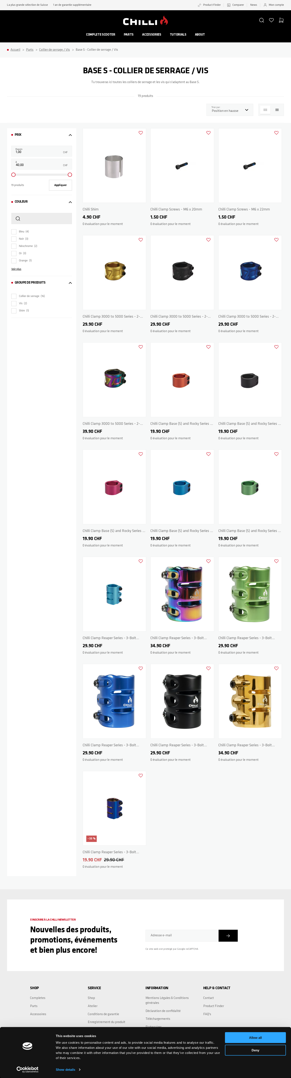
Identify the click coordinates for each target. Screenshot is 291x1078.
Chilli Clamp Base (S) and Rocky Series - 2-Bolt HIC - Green (248, 532)
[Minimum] (13, 175)
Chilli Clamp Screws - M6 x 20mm (176, 210)
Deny (255, 1050)
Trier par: (217, 107)
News (253, 5)
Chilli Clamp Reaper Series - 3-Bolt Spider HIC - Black (177, 746)
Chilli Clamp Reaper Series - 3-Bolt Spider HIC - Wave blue (109, 639)
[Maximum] (70, 175)
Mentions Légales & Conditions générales (167, 1000)
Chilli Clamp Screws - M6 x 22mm (244, 210)
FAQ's (207, 1014)
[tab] (41, 135)
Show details (65, 1069)
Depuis (19, 149)
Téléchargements (158, 1019)
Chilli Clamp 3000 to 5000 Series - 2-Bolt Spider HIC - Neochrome (111, 424)
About (200, 34)
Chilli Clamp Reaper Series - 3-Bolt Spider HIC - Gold (245, 746)
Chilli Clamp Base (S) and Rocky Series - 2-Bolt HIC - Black (248, 424)
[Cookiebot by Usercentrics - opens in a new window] (27, 1069)
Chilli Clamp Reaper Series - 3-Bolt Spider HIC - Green (245, 639)
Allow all (255, 1037)
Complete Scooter (100, 34)
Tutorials (178, 34)
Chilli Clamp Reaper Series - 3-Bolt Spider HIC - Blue (109, 746)
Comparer (238, 5)
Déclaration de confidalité (163, 1011)
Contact (208, 998)
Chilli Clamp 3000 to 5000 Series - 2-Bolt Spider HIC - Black (179, 317)
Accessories (151, 34)
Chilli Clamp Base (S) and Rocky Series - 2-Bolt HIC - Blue (181, 532)
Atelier (92, 1006)
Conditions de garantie (103, 1014)
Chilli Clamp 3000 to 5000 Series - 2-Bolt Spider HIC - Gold (111, 317)
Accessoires (38, 1014)
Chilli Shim (91, 210)
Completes (37, 998)
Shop (91, 998)
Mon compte (276, 5)
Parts (129, 34)
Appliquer (60, 185)
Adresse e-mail (161, 935)
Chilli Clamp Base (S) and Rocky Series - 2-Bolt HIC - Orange (181, 424)
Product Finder (212, 5)
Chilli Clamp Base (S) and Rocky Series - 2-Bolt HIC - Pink (113, 532)
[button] (262, 20)
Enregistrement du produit (106, 1022)
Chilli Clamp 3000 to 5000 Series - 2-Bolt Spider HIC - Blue (247, 317)
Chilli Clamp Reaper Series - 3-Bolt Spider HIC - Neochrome (177, 639)
